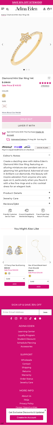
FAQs (26, 400)
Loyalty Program (26, 335)
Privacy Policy (27, 403)
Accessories (26, 346)
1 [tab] (24, 69)
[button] (49, 78)
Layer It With (26, 126)
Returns (26, 371)
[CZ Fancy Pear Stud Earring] (14, 249)
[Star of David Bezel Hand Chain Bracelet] (38, 249)
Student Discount (26, 339)
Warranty (26, 375)
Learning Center (26, 331)
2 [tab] (26, 69)
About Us (26, 396)
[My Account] (44, 9)
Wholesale (26, 360)
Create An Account (26, 417)
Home (3, 15)
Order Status (26, 379)
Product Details (12, 193)
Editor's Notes (11, 155)
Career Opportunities (26, 407)
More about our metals (11, 112)
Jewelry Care (10, 198)
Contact (26, 364)
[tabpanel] (26, 45)
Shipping (26, 367)
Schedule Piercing (26, 343)
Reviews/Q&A (11, 204)
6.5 (5, 106)
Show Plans (42, 148)
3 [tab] (29, 69)
